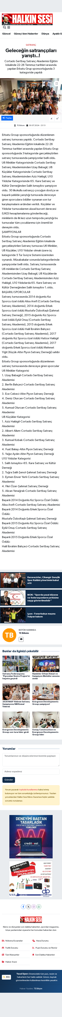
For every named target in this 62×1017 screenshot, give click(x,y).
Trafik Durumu (11, 948)
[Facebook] (23, 906)
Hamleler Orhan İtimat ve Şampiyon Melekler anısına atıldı (46, 676)
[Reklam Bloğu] (31, 836)
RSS (8, 977)
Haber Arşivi (11, 962)
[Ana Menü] (8, 27)
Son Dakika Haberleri (45, 955)
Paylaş (9, 118)
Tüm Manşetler (12, 955)
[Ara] (4, 27)
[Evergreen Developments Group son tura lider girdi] (16, 720)
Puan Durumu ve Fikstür (46, 948)
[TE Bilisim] (9, 635)
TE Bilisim (21, 125)
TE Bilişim (38, 989)
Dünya (45, 34)
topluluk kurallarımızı (28, 790)
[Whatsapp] (38, 906)
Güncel (6, 34)
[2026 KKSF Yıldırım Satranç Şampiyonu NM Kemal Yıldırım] (16, 691)
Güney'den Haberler (26, 34)
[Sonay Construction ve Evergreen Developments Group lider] (46, 720)
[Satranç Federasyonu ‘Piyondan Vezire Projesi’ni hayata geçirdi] (16, 663)
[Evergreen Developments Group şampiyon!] (46, 691)
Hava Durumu (42, 941)
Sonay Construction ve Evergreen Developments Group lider (45, 732)
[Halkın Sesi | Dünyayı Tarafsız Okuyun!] (27, 19)
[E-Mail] (21, 639)
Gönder (8, 780)
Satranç (31, 45)
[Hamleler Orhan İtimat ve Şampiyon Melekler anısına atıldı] (46, 663)
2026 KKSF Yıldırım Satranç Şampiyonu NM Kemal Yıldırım (16, 704)
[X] (28, 906)
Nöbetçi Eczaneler (14, 941)
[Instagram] (33, 906)
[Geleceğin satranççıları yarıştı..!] (31, 96)
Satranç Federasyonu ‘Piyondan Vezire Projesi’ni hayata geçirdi (16, 676)
